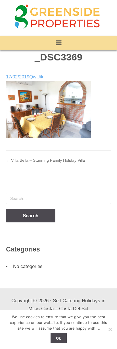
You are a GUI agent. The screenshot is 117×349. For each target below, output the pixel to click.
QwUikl (37, 77)
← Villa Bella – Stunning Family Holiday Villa (45, 160)
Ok (58, 338)
